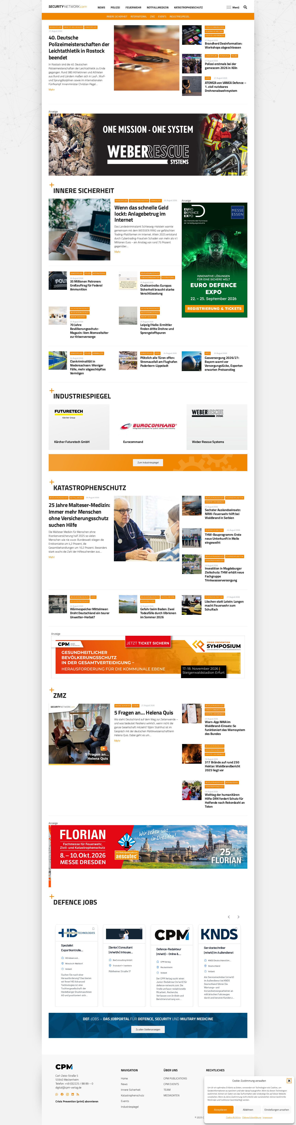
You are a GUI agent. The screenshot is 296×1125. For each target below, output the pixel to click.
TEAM (167, 1090)
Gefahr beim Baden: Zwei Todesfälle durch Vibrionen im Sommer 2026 (158, 612)
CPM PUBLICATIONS (175, 1078)
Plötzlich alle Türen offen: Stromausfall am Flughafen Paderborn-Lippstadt (158, 361)
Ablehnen (248, 1110)
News (124, 1084)
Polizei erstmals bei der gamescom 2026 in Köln (221, 65)
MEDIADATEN (172, 1095)
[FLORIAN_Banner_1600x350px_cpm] (148, 156)
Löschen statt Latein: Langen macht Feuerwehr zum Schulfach (224, 605)
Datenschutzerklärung (251, 1117)
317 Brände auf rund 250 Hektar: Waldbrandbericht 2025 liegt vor (222, 766)
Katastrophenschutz (132, 1095)
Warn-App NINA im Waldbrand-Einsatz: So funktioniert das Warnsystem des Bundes (225, 727)
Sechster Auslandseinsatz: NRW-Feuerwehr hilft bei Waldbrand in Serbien (223, 513)
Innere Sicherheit (130, 1090)
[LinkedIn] (72, 1094)
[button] (289, 1080)
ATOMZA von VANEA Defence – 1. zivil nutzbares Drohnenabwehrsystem (225, 86)
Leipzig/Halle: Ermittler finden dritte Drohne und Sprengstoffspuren (157, 328)
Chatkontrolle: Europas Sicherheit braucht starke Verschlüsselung (157, 289)
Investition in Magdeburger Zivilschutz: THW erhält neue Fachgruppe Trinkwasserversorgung (224, 574)
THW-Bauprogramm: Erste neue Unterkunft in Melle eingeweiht (223, 538)
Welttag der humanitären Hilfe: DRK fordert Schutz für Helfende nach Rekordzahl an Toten (225, 800)
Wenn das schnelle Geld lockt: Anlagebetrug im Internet (141, 213)
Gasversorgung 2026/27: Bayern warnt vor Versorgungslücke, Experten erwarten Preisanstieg (224, 363)
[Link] (79, 439)
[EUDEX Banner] (148, 886)
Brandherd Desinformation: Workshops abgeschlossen (223, 45)
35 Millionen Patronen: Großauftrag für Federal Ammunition (86, 285)
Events (125, 1101)
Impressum (268, 1117)
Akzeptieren (220, 1110)
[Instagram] (67, 1094)
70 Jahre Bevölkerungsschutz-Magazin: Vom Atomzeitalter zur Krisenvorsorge (89, 330)
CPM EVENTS (171, 1084)
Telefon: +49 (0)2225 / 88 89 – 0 (74, 1083)
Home (124, 1078)
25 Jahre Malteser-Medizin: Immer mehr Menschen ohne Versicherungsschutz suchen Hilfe (79, 515)
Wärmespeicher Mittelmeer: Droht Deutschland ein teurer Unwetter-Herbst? (89, 612)
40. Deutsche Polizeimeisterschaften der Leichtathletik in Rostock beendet (79, 47)
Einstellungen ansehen (276, 1110)
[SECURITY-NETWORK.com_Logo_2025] (68, 6)
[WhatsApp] (57, 1094)
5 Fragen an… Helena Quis (143, 712)
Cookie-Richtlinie (233, 1117)
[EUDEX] (214, 316)
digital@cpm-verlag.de (68, 1087)
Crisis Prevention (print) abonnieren (77, 1101)
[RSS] (78, 1094)
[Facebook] (62, 1094)
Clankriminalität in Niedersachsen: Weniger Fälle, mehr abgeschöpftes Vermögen (88, 367)
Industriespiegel (130, 1107)
